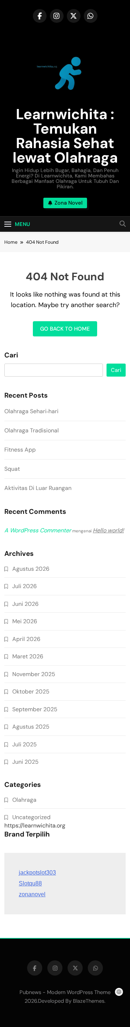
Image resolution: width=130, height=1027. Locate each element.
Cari (11, 355)
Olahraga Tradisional (31, 430)
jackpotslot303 (37, 872)
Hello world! (108, 530)
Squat (12, 469)
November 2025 (33, 674)
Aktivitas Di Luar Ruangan (38, 488)
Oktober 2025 (30, 691)
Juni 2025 (25, 762)
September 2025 (34, 709)
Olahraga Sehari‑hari (31, 411)
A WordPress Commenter (37, 530)
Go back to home (65, 328)
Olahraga (24, 800)
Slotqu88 (30, 883)
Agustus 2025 (30, 726)
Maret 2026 (27, 656)
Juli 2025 (24, 744)
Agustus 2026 (30, 569)
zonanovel (32, 894)
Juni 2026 (25, 604)
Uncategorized (31, 817)
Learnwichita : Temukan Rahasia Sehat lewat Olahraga (65, 136)
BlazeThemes (88, 1001)
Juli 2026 (24, 586)
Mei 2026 (24, 621)
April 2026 (26, 639)
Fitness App (20, 449)
